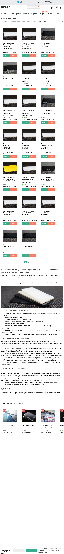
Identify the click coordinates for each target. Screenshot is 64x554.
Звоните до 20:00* (58, 2)
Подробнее (6, 55)
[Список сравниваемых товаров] (52, 8)
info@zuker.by (40, 2)
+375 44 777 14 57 (29, 2)
